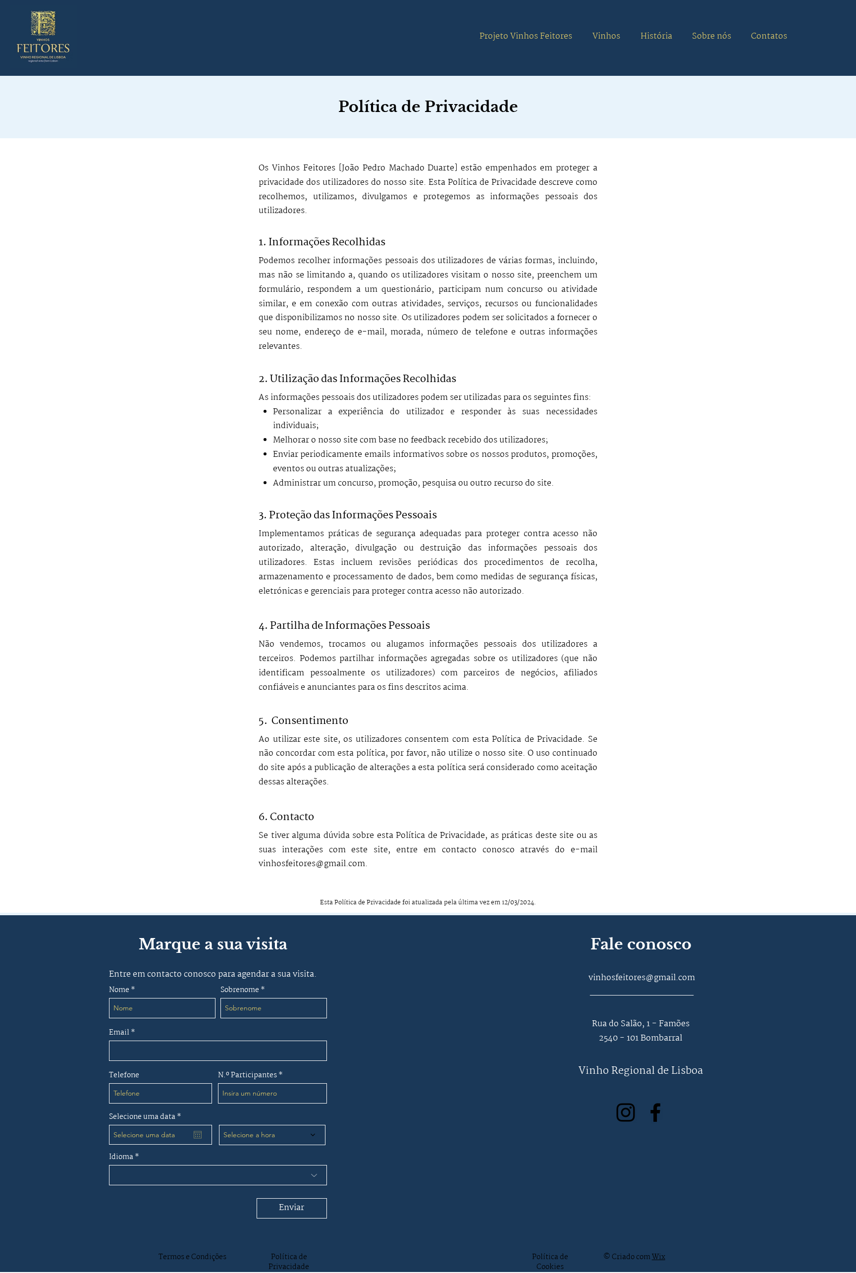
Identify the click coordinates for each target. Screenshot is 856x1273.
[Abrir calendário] (198, 1135)
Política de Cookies (550, 1262)
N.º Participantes (247, 1075)
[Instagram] (625, 1112)
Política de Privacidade (288, 1262)
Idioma (121, 1157)
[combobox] (218, 1175)
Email (120, 1032)
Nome (119, 990)
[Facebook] (655, 1112)
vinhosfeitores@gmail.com (312, 864)
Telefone (124, 1075)
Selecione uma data (147, 1116)
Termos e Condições (192, 1257)
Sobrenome (239, 990)
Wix (658, 1257)
